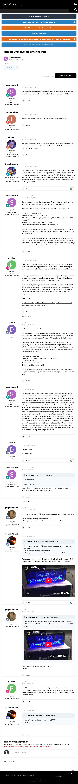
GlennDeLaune (11, 164)
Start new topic (48, 76)
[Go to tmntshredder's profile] (11, 119)
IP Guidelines (31, 775)
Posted (29, 87)
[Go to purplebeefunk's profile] (11, 514)
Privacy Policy (21, 775)
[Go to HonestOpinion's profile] (11, 540)
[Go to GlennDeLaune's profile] (11, 171)
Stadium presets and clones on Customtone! (39, 45)
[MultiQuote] (23, 100)
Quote (28, 100)
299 (12, 179)
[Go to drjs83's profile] (11, 329)
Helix (22, 60)
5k (12, 549)
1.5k (12, 152)
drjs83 (12, 322)
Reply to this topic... (21, 752)
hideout (11, 137)
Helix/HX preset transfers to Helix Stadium (39, 28)
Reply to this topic (66, 75)
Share (8, 63)
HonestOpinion (11, 534)
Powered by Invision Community (39, 781)
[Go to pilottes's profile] (11, 264)
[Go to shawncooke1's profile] (6, 59)
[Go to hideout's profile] (11, 144)
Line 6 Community (12, 4)
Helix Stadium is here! (39, 33)
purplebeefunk (11, 508)
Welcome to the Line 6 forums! (39, 16)
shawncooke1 (16, 57)
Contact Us (58, 776)
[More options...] (25, 85)
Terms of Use (10, 775)
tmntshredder (11, 112)
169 (12, 273)
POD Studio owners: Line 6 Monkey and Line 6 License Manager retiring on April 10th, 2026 (39, 39)
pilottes (11, 258)
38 (12, 100)
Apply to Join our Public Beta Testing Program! (39, 22)
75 (12, 127)
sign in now (48, 744)
